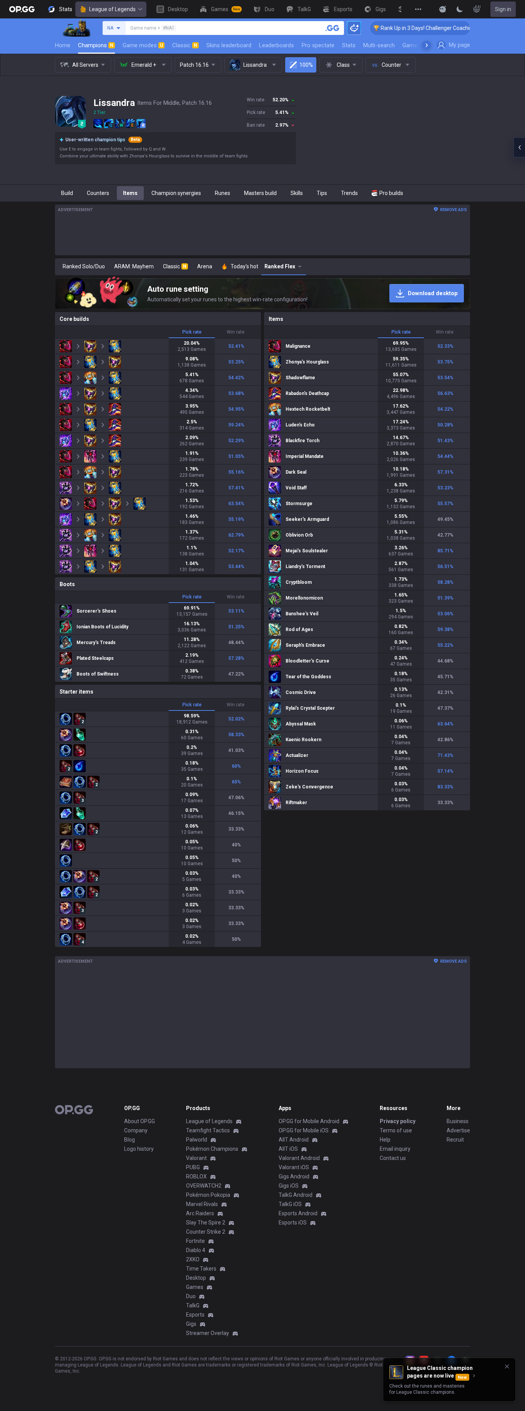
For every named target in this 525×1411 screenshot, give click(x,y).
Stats (349, 45)
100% (306, 65)
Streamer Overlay (207, 1333)
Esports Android (298, 1213)
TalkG (192, 1305)
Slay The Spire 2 (205, 1222)
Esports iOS (293, 1222)
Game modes (143, 45)
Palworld (196, 1140)
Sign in (503, 9)
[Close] (507, 1366)
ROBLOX (196, 1176)
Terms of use (396, 1130)
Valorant (196, 1158)
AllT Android (294, 1140)
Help (385, 1140)
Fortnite (195, 1241)
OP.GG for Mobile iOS (304, 1130)
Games (194, 1287)
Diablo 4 (195, 1250)
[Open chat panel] (519, 147)
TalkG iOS (290, 1204)
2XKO (192, 1259)
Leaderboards (276, 45)
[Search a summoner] (332, 28)
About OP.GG (139, 1121)
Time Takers (201, 1269)
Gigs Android (294, 1176)
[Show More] (442, 9)
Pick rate (192, 332)
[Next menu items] (426, 45)
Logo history (139, 1149)
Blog (129, 1140)
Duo (191, 1296)
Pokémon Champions (212, 1149)
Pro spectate (318, 45)
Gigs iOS (289, 1186)
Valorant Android (299, 1158)
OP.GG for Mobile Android (309, 1121)
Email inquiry (395, 1149)
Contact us (393, 1158)
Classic (184, 45)
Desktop (196, 1278)
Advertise (458, 1130)
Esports (195, 1315)
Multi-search (379, 45)
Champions (95, 45)
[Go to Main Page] (22, 9)
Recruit (455, 1140)
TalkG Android (295, 1195)
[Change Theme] (459, 9)
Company (136, 1130)
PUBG (193, 1167)
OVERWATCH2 (203, 1186)
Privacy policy (397, 1121)
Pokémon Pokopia (208, 1195)
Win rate (235, 332)
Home (62, 45)
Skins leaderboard (228, 45)
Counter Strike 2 (205, 1232)
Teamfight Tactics (208, 1130)
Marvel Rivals (202, 1204)
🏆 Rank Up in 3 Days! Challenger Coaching (383, 28)
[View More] (418, 9)
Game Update (419, 45)
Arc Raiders (200, 1213)
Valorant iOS (294, 1167)
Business (458, 1121)
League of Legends (112, 9)
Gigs (191, 1324)
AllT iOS (288, 1149)
